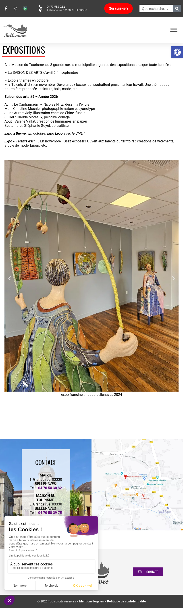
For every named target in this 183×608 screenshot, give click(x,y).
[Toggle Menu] (173, 30)
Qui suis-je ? (118, 8)
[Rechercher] (177, 8)
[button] (177, 52)
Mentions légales (91, 601)
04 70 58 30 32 (50, 488)
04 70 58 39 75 (50, 513)
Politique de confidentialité (126, 601)
